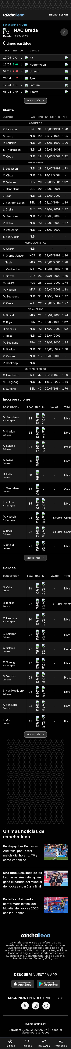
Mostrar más (34, 100)
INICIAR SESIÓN (58, 14)
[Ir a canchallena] (13, 14)
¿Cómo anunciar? (35, 1023)
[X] (25, 1005)
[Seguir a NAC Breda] (64, 32)
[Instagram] (35, 1005)
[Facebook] (46, 1005)
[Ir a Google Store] (48, 984)
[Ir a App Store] (23, 984)
